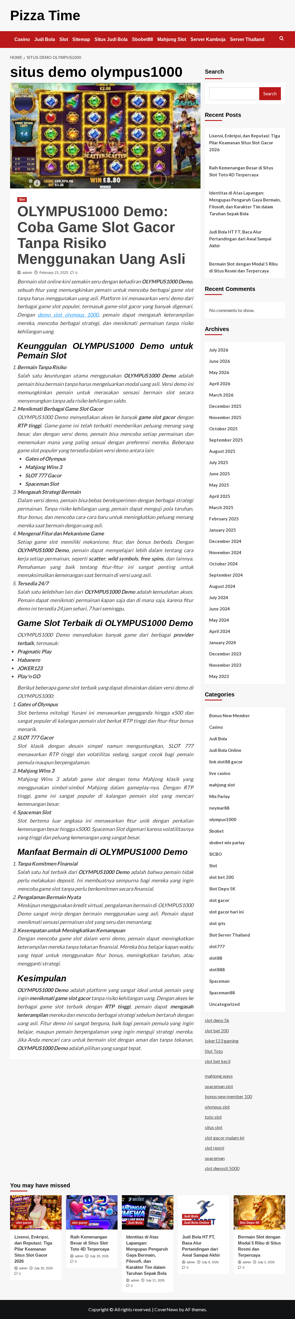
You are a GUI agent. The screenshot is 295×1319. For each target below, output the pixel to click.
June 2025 (219, 473)
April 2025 (219, 496)
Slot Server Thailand (229, 934)
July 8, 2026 (210, 1262)
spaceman (215, 1158)
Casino (22, 39)
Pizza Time (45, 15)
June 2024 (219, 608)
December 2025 (225, 406)
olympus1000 (222, 819)
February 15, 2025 (53, 273)
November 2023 (225, 665)
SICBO (215, 854)
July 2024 (218, 597)
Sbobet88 (142, 39)
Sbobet (216, 831)
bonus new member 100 (228, 1096)
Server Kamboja (208, 39)
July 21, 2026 (155, 1280)
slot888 (217, 969)
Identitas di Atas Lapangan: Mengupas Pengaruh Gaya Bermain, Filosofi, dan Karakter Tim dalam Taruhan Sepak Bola (245, 203)
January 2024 (222, 642)
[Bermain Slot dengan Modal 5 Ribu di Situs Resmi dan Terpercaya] (259, 1212)
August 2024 (222, 586)
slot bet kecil (217, 1061)
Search (214, 71)
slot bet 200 (221, 877)
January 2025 (222, 530)
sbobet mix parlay (227, 842)
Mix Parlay (219, 796)
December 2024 (225, 541)
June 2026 (219, 361)
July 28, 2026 (99, 1256)
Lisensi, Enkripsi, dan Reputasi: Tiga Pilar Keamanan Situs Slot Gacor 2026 (244, 142)
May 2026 (219, 372)
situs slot (213, 1127)
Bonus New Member (229, 715)
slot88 (215, 958)
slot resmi (214, 1147)
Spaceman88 (222, 992)
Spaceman (219, 981)
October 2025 (223, 428)
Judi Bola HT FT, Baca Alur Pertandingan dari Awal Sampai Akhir (240, 238)
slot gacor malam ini (224, 1137)
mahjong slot (222, 784)
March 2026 (221, 394)
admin (27, 273)
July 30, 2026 (43, 1268)
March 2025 (221, 507)
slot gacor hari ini (226, 911)
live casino (219, 773)
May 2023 (219, 676)
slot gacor (219, 900)
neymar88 (219, 807)
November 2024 (225, 552)
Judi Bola (44, 39)
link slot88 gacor (226, 761)
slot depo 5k (217, 1020)
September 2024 (226, 575)
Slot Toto (214, 1051)
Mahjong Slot (171, 39)
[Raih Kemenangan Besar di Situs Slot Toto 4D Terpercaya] (92, 1212)
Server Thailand (247, 39)
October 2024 (223, 563)
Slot (63, 39)
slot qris (217, 923)
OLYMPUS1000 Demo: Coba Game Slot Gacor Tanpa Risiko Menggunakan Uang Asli (101, 235)
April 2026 (219, 383)
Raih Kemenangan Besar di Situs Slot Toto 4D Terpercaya (241, 171)
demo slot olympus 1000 (68, 314)
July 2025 (218, 462)
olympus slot (217, 1106)
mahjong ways (219, 1076)
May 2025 (219, 484)
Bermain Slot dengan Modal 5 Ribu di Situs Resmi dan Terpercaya (243, 267)
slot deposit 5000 (222, 1168)
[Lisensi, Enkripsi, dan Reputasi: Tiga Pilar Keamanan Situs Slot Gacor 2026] (36, 1212)
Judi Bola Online (225, 750)
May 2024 (219, 620)
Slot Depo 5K (222, 888)
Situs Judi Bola (111, 39)
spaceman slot (219, 1086)
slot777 (217, 946)
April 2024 (219, 631)
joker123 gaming (222, 1040)
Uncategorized (224, 1004)
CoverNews (166, 1309)
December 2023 (225, 653)
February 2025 (224, 518)
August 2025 (222, 451)
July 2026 (218, 349)
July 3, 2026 (266, 1262)
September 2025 (226, 439)
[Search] (281, 38)
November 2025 (225, 417)
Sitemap (81, 39)
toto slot (213, 1117)
